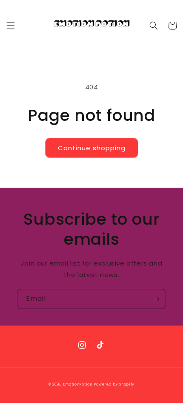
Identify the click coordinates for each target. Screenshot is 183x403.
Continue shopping (92, 147)
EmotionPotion (77, 384)
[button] (10, 25)
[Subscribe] (156, 299)
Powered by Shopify (114, 384)
